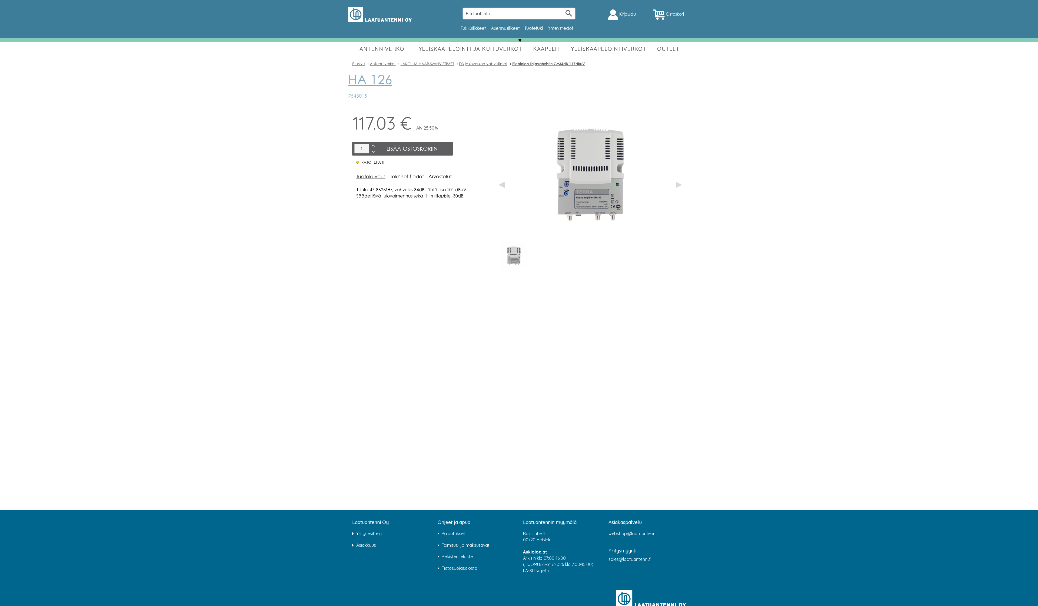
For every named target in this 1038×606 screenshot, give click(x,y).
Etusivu (358, 63)
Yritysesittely (369, 533)
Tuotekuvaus (370, 176)
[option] (514, 255)
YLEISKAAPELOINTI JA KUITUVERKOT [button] (470, 48)
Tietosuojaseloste (459, 568)
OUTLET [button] (668, 48)
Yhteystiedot (560, 28)
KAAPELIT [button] (546, 48)
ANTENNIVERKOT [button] (384, 48)
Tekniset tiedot (407, 176)
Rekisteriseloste (457, 556)
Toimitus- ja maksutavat (466, 545)
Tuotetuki (534, 28)
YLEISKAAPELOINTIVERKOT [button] (608, 48)
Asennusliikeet (505, 28)
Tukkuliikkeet (473, 28)
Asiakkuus (366, 545)
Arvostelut (440, 176)
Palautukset (453, 533)
